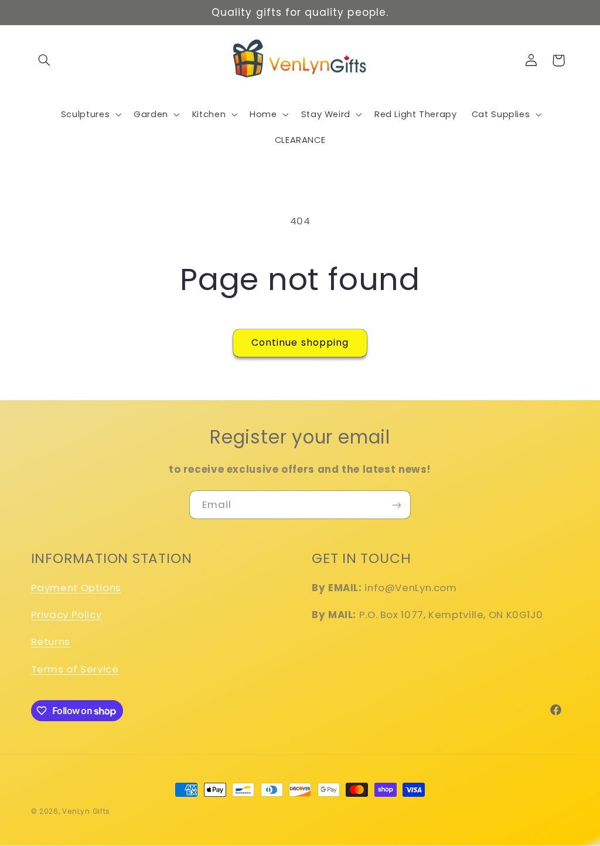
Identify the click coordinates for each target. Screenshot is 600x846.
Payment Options (76, 588)
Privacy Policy (66, 615)
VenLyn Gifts (86, 811)
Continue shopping (300, 342)
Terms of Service (75, 669)
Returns (50, 641)
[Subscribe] (396, 504)
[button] (44, 60)
